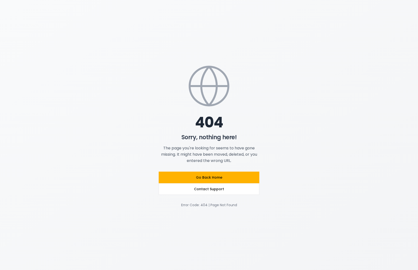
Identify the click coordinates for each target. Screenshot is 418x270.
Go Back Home (209, 177)
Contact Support (209, 189)
